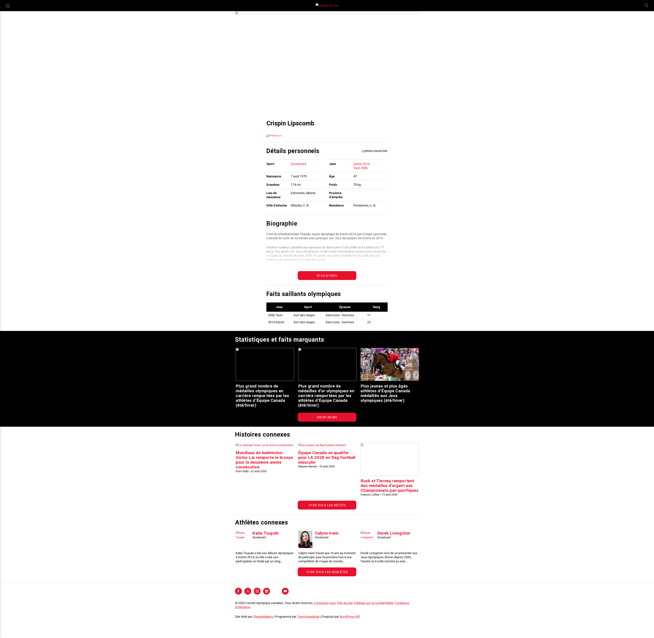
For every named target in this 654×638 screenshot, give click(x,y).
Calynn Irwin (327, 533)
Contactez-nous (325, 603)
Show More (327, 417)
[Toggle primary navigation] (8, 5)
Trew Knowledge (308, 616)
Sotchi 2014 (361, 164)
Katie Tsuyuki (265, 533)
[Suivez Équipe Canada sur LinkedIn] (266, 593)
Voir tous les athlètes (327, 572)
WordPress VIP (350, 616)
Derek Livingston (393, 533)
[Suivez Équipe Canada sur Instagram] (257, 593)
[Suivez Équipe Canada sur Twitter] (247, 593)
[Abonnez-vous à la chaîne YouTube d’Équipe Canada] (285, 593)
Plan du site (345, 603)
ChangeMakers (263, 616)
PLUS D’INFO (327, 275)
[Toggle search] (646, 5)
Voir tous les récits (327, 505)
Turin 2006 (360, 168)
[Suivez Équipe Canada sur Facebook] (238, 593)
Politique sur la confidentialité (374, 603)
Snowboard (298, 164)
